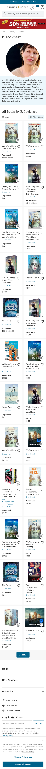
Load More (23, 655)
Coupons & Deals (13, 710)
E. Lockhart (6, 151)
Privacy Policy (7, 735)
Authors (11, 32)
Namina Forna (8, 502)
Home (4, 32)
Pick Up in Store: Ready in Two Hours (32, 2)
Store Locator (11, 700)
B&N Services (10, 680)
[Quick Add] (17, 140)
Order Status (11, 705)
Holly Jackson (8, 504)
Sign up (38, 723)
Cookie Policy (28, 752)
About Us (8, 691)
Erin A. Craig (7, 499)
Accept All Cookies (23, 764)
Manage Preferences (23, 757)
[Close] (43, 740)
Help (5, 668)
